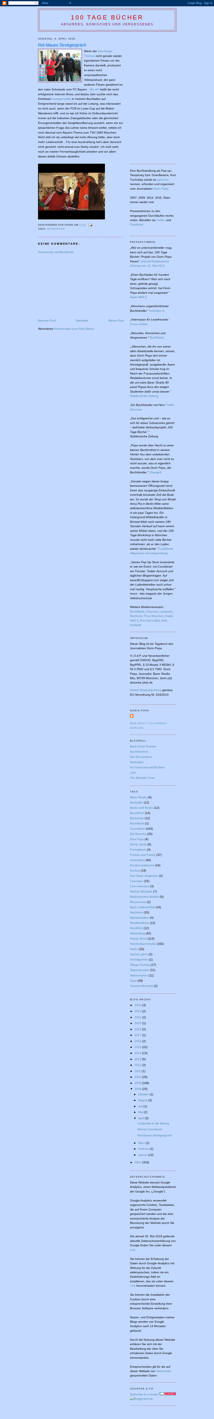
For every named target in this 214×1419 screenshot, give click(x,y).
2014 (138, 1053)
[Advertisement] (73, 286)
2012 (138, 1065)
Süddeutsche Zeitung (144, 396)
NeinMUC (136, 928)
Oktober (144, 1094)
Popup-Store (138, 938)
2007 (138, 1162)
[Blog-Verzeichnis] (167, 1394)
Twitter (160, 220)
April (141, 1118)
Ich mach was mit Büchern (147, 767)
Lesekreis (165, 611)
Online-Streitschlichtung (145, 690)
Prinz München (154, 616)
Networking (56, 229)
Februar (144, 1148)
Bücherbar (137, 818)
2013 (138, 1059)
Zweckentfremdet (141, 986)
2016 (138, 1041)
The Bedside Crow (142, 777)
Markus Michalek (141, 891)
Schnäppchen (139, 959)
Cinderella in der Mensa (153, 1123)
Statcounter (163, 1371)
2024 (138, 1005)
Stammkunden (139, 970)
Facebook (136, 224)
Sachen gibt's (139, 954)
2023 (138, 1011)
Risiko (134, 949)
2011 (138, 1071)
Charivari (152, 611)
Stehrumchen (139, 975)
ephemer (163, 179)
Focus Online (139, 324)
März (142, 1143)
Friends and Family (142, 854)
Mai (141, 1112)
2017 (138, 1035)
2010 (138, 1077)
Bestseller (136, 802)
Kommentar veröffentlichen (56, 252)
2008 (138, 1089)
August (143, 1100)
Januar (143, 1154)
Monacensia (138, 902)
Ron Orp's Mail (150, 620)
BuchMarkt (157, 337)
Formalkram (138, 849)
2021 (138, 1017)
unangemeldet (61, 98)
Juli (140, 1106)
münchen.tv (157, 310)
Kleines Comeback (150, 1129)
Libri (133, 772)
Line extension (139, 886)
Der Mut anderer (141, 756)
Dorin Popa (160, 188)
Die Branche (138, 834)
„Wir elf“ (94, 89)
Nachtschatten (139, 917)
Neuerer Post (47, 320)
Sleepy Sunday (140, 964)
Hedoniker (137, 762)
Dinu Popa (137, 839)
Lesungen (136, 881)
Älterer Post (116, 320)
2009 (138, 1083)
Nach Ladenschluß (142, 907)
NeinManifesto (139, 923)
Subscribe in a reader (144, 1394)
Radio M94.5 (138, 297)
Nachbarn (136, 912)
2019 (138, 1029)
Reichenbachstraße (143, 943)
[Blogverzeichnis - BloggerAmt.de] (141, 1398)
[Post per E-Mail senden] (90, 225)
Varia (133, 980)
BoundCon (137, 813)
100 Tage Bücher (107, 17)
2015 (138, 1047)
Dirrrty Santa (138, 844)
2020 (138, 1023)
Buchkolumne (139, 751)
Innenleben (137, 860)
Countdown (137, 828)
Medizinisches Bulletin (144, 896)
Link (132, 1250)
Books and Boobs (141, 807)
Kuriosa (135, 870)
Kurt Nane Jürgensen (144, 875)
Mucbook (136, 616)
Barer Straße (138, 797)
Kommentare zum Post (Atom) (74, 328)
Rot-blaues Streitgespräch (62, 45)
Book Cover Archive (143, 746)
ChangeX (155, 472)
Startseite (82, 320)
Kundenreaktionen (142, 865)
